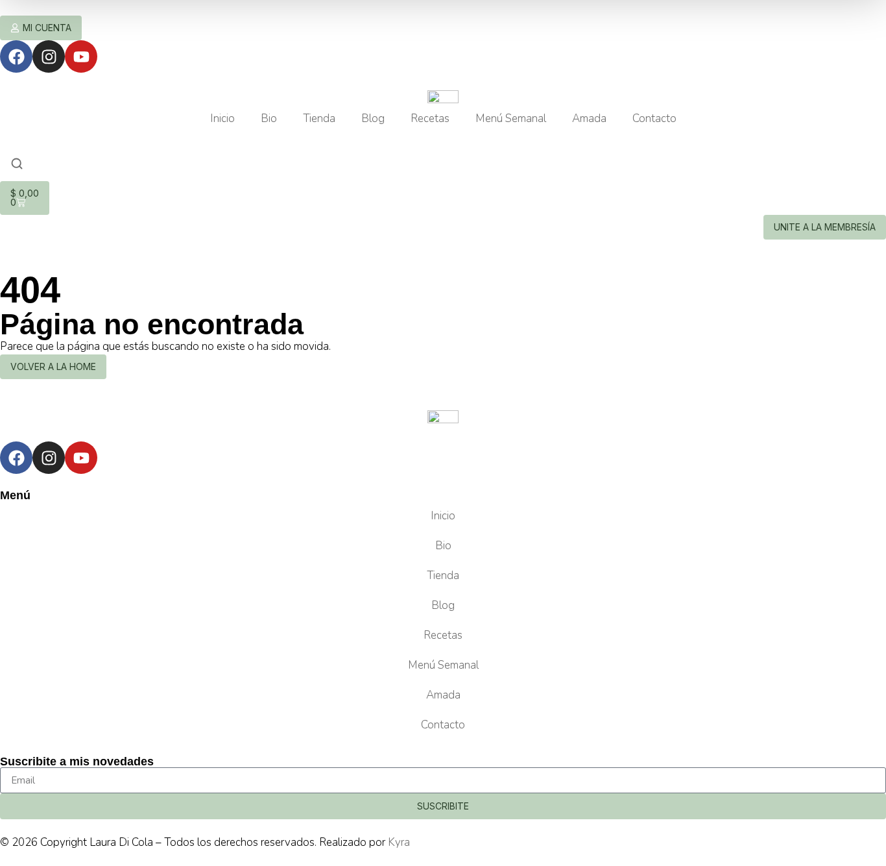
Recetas (430, 118)
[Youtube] (81, 56)
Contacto (654, 118)
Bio (269, 118)
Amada (589, 118)
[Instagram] (48, 56)
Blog (373, 118)
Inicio (222, 118)
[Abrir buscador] (17, 165)
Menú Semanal (510, 118)
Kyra (399, 842)
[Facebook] (16, 56)
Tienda (319, 118)
